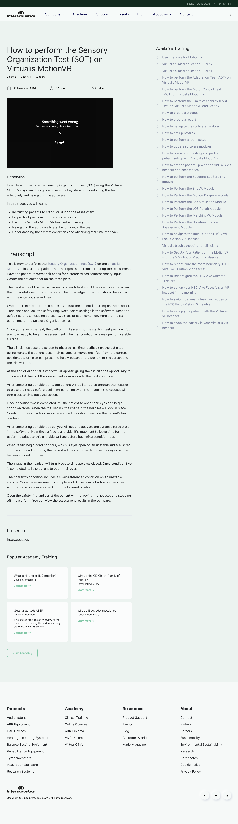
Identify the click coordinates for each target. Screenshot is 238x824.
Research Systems (20, 771)
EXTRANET (224, 3)
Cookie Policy (190, 764)
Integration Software (22, 764)
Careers (186, 731)
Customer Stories (135, 738)
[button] (229, 14)
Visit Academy (22, 653)
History (185, 724)
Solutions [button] (52, 14)
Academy (80, 14)
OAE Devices (16, 731)
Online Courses (76, 724)
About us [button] (160, 14)
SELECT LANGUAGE (198, 3)
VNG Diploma (75, 738)
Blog (141, 14)
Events (123, 14)
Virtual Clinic (74, 744)
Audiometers (16, 717)
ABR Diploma (74, 731)
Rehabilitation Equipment (25, 751)
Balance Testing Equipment (27, 744)
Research (187, 751)
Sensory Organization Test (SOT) (71, 264)
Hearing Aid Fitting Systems (27, 738)
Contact (186, 14)
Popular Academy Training (32, 557)
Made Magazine (134, 744)
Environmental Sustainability (201, 744)
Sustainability (190, 738)
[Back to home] (21, 14)
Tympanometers (19, 758)
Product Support (134, 717)
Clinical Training (76, 717)
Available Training (173, 48)
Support (102, 14)
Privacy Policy (190, 771)
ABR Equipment (18, 724)
